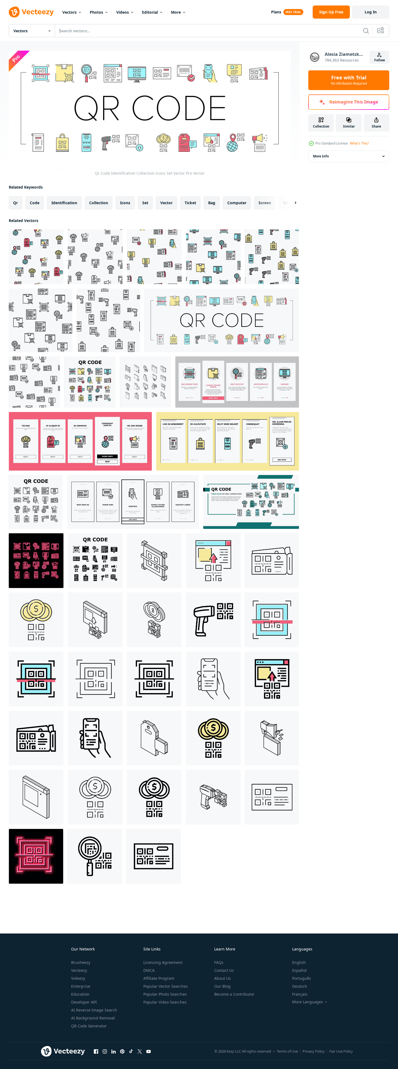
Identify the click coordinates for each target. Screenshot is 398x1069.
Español (299, 970)
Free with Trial (349, 80)
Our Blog (222, 986)
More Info (321, 156)
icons (125, 202)
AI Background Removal (93, 1018)
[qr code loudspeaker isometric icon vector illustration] (272, 738)
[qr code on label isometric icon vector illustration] (154, 738)
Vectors (69, 12)
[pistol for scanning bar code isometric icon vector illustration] (213, 797)
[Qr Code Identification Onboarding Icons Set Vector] (237, 382)
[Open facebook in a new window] (96, 1051)
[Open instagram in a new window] (105, 1051)
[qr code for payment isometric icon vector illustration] (154, 619)
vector (166, 202)
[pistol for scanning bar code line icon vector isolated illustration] (213, 619)
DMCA (149, 970)
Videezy (78, 978)
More (176, 12)
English (299, 962)
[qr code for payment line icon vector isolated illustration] (95, 797)
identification (64, 202)
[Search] (366, 30)
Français (299, 994)
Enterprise (80, 986)
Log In (371, 12)
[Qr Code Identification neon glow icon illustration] (36, 560)
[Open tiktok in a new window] (131, 1051)
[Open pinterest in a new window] (122, 1051)
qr (15, 202)
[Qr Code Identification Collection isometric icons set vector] (145, 382)
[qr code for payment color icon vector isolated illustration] (36, 619)
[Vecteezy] (31, 12)
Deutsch (299, 986)
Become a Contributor (234, 994)
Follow (379, 60)
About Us (222, 978)
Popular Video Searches (165, 1002)
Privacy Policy (314, 1051)
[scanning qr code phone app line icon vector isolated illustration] (213, 679)
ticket (190, 202)
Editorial (150, 12)
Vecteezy (79, 970)
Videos (122, 12)
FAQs (218, 962)
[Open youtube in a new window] (148, 1051)
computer (236, 202)
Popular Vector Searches (165, 986)
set (145, 202)
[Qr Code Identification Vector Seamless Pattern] (36, 256)
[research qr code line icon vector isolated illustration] (95, 856)
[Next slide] (291, 202)
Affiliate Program (158, 978)
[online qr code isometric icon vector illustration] (36, 797)
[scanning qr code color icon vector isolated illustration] (272, 619)
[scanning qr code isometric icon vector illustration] (154, 560)
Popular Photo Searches (165, 994)
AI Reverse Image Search (94, 1010)
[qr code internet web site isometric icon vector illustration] (95, 619)
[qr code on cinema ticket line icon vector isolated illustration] (272, 560)
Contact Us (224, 970)
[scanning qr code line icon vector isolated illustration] (95, 679)
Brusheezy (80, 962)
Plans (276, 12)
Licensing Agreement (162, 962)
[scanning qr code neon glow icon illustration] (36, 856)
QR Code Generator (89, 1025)
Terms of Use (287, 1051)
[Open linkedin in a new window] (113, 1051)
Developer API (84, 1002)
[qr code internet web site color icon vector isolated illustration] (213, 560)
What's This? (359, 143)
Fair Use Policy (341, 1051)
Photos (96, 12)
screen (264, 202)
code (34, 202)
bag (211, 202)
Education (80, 994)
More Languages (307, 1002)
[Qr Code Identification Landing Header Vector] (251, 502)
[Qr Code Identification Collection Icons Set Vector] (221, 320)
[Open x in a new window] (140, 1051)
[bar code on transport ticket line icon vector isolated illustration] (272, 797)
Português (301, 978)
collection (98, 202)
